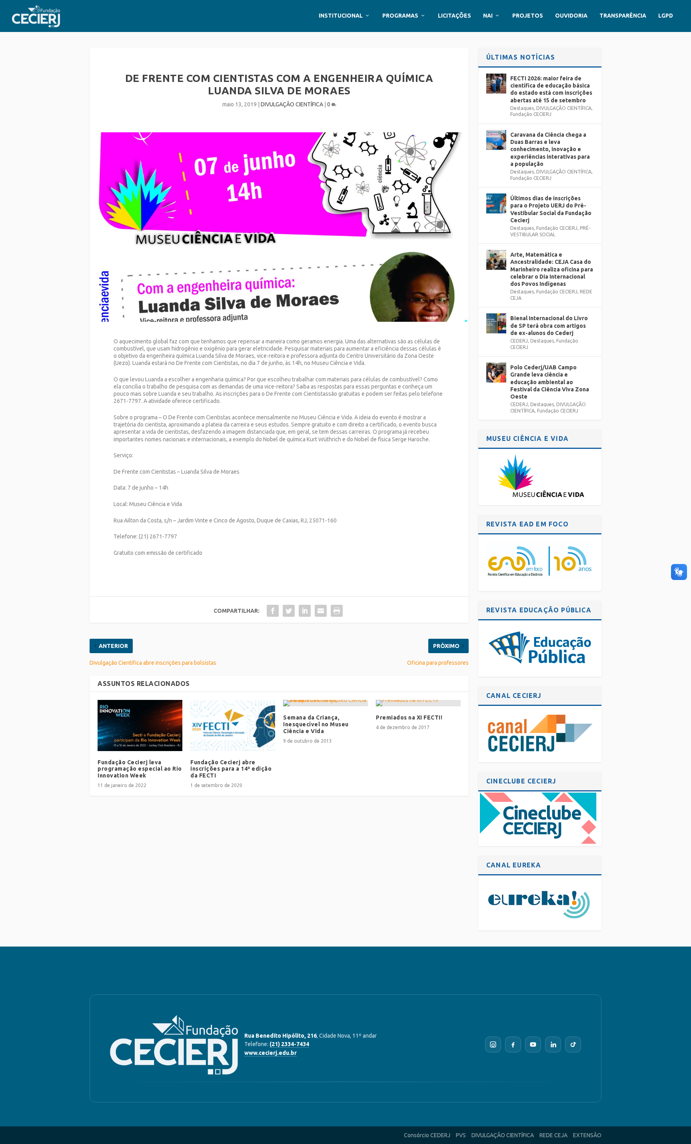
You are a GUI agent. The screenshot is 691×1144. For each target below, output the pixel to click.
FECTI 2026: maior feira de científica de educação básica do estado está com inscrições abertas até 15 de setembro (551, 89)
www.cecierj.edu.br (270, 1053)
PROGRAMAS (400, 15)
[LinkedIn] (553, 1044)
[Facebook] (513, 1044)
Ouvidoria (571, 15)
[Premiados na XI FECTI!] (418, 703)
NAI (488, 15)
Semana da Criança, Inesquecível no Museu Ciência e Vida (316, 724)
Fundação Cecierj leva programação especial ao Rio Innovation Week (140, 769)
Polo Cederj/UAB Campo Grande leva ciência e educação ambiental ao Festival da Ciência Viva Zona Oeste (549, 382)
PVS (461, 1135)
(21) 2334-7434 (289, 1044)
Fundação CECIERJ (530, 114)
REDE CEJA (553, 1135)
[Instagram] (493, 1044)
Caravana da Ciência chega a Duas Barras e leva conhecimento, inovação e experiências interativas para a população (550, 149)
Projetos (527, 15)
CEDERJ (519, 340)
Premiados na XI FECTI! (409, 717)
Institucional (341, 15)
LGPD (665, 15)
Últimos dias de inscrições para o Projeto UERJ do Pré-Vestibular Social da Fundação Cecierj (550, 209)
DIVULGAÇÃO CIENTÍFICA (292, 104)
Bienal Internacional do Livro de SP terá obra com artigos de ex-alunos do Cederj (549, 325)
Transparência (622, 15)
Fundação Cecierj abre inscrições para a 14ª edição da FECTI (231, 769)
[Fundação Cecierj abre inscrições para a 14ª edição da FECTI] (232, 725)
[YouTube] (533, 1044)
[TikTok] (573, 1044)
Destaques (522, 108)
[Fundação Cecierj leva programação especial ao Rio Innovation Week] (140, 725)
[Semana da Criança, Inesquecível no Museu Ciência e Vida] (325, 703)
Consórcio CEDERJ (427, 1135)
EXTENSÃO (587, 1135)
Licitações (454, 15)
